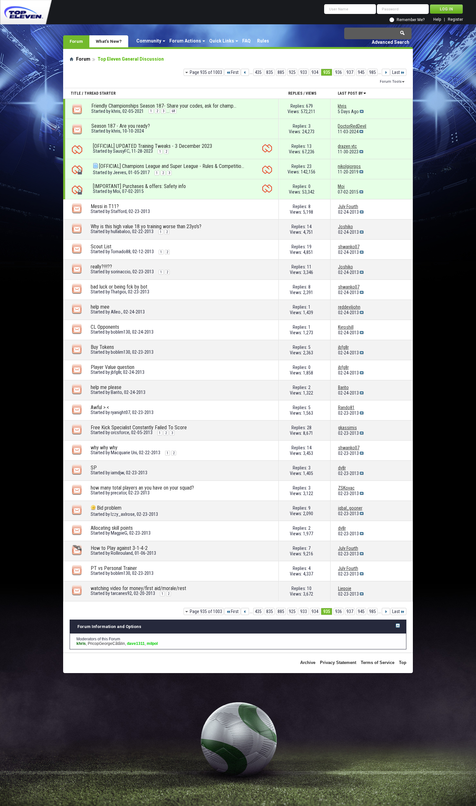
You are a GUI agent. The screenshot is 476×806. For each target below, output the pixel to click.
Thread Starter (100, 93)
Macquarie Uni (124, 453)
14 (309, 226)
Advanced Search (390, 42)
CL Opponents (105, 327)
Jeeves (119, 172)
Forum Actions (185, 40)
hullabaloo (120, 231)
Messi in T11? (105, 206)
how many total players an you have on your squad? (142, 488)
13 (309, 146)
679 (309, 106)
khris (115, 111)
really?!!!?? (101, 267)
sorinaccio (120, 272)
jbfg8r (116, 372)
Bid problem (109, 508)
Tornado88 (120, 252)
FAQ (246, 40)
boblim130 (120, 332)
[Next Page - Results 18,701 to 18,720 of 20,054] (386, 72)
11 (309, 266)
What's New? (109, 41)
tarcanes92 (121, 593)
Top (402, 662)
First (235, 72)
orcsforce (120, 432)
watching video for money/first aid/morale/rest (138, 588)
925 (292, 72)
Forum (76, 41)
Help (437, 19)
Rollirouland (122, 553)
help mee (100, 307)
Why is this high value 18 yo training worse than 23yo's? (146, 226)
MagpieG (119, 533)
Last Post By (350, 93)
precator (118, 493)
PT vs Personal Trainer (114, 568)
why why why (104, 447)
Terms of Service (377, 662)
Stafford (119, 211)
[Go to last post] (362, 111)
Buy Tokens (102, 347)
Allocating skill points (112, 528)
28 (309, 427)
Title (76, 93)
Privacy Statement (338, 662)
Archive (307, 662)
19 (309, 246)
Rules (263, 40)
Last (396, 72)
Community (148, 40)
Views (311, 93)
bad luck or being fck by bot (119, 287)
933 (303, 72)
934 (315, 72)
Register (455, 19)
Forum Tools (391, 81)
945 (361, 72)
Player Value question (112, 367)
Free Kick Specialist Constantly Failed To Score (139, 427)
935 (326, 72)
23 (309, 166)
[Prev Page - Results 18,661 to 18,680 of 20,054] (245, 72)
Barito (116, 392)
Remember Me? (411, 20)
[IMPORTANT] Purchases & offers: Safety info (139, 186)
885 (281, 72)
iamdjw (117, 473)
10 (309, 588)
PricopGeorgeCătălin (106, 643)
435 (258, 72)
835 (269, 72)
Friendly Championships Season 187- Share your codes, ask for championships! (164, 106)
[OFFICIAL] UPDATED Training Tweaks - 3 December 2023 (152, 146)
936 (338, 72)
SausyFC (121, 151)
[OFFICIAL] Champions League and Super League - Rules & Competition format (172, 166)
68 (173, 111)
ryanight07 (120, 412)
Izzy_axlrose (123, 514)
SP (94, 468)
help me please (106, 387)
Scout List (101, 246)
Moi (116, 191)
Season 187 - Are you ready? (120, 126)
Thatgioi (118, 292)
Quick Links (221, 40)
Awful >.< (100, 407)
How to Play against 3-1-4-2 (119, 548)
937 (349, 72)
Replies (295, 93)
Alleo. (116, 312)
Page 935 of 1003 (206, 72)
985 (372, 72)
